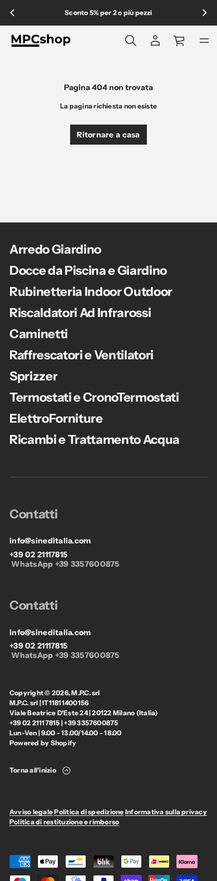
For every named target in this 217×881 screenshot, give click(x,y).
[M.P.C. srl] (40, 41)
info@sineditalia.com (50, 541)
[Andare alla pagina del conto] (155, 40)
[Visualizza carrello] (179, 40)
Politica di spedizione (89, 812)
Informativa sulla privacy (166, 812)
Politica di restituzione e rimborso (64, 822)
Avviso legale (31, 812)
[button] (131, 40)
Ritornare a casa (108, 135)
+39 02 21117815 (38, 555)
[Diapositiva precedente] (12, 13)
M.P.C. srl (85, 693)
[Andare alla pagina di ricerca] (131, 40)
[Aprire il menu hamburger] (204, 40)
